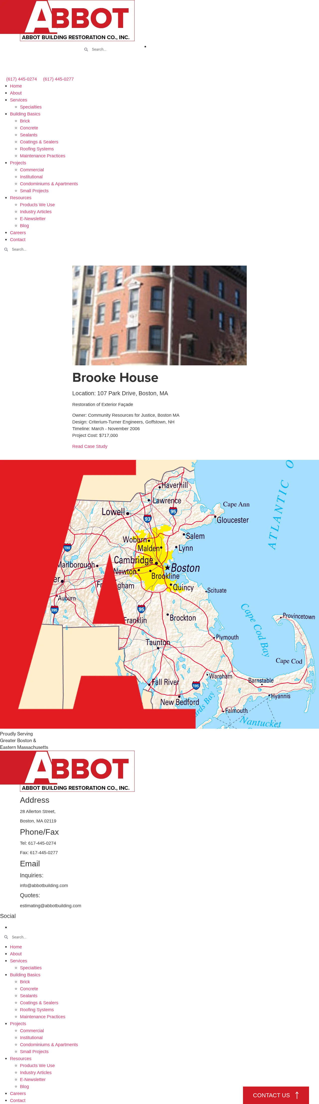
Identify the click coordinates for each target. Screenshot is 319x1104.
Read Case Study (89, 446)
